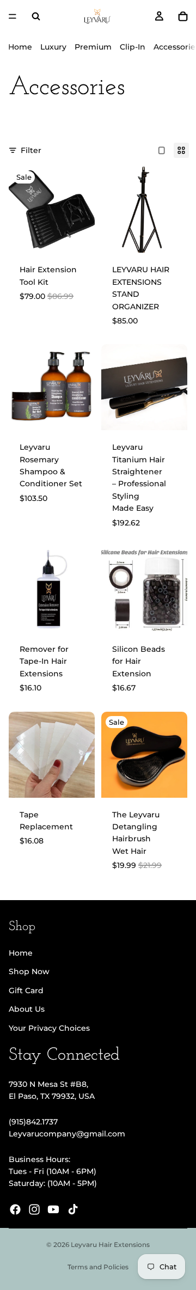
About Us (27, 1009)
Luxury (53, 47)
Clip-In (132, 47)
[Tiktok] (72, 1209)
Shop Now (29, 971)
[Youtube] (53, 1209)
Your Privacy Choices (49, 1028)
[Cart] (183, 16)
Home (20, 47)
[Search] (36, 16)
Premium (93, 47)
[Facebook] (15, 1209)
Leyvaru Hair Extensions (110, 1244)
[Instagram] (34, 1209)
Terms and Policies (98, 1267)
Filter (31, 150)
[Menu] (12, 16)
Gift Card (26, 990)
